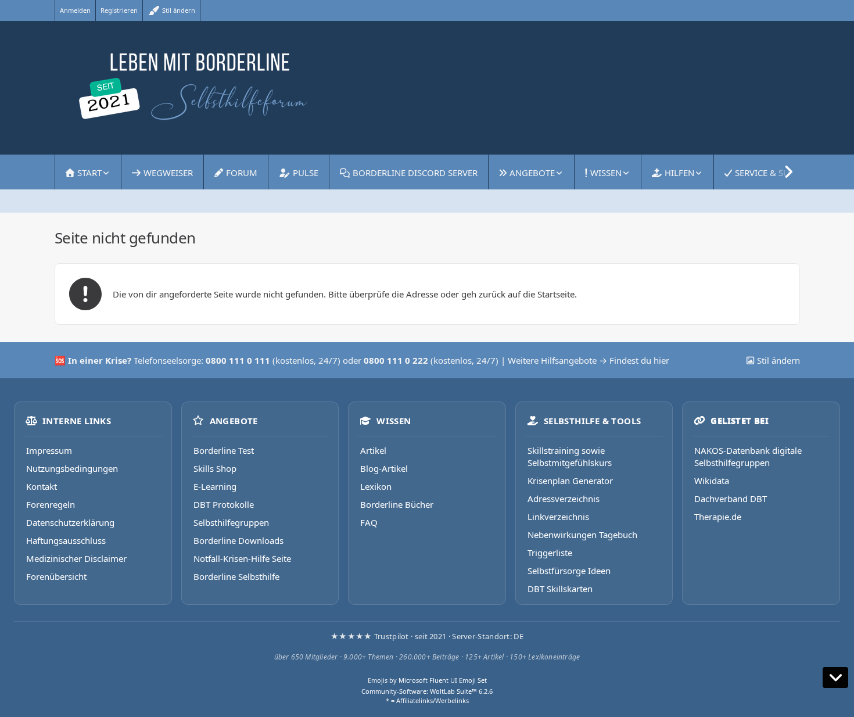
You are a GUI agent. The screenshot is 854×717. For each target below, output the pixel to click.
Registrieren (119, 10)
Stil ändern (177, 10)
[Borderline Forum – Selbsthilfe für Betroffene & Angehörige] (427, 87)
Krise (116, 360)
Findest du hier (639, 360)
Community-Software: (427, 691)
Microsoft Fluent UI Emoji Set (443, 680)
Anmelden (75, 10)
